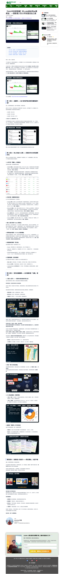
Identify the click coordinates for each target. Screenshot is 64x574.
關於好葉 (51, 6)
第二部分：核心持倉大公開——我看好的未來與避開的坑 (18, 51)
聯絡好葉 (48, 558)
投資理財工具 (44, 6)
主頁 (6, 6)
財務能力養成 (37, 6)
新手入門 (11, 6)
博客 (6, 17)
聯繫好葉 (56, 6)
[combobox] (38, 3)
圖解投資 (31, 6)
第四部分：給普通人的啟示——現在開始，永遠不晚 (17, 54)
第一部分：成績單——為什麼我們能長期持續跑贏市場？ (18, 49)
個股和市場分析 (19, 6)
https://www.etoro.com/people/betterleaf (19, 96)
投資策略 (25, 6)
